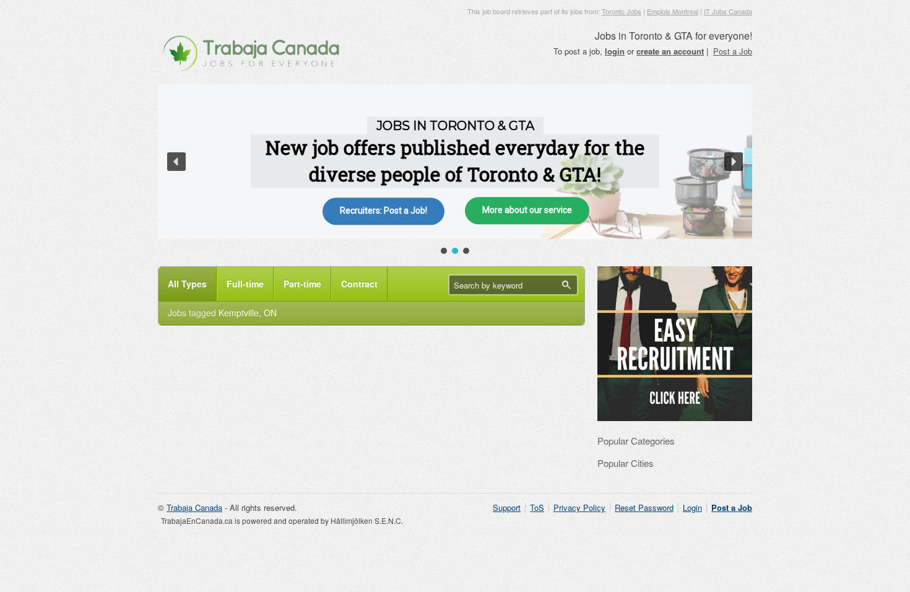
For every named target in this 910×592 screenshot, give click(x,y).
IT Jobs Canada (728, 11)
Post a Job (732, 51)
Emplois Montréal (672, 11)
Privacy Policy (579, 507)
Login (692, 507)
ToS (537, 507)
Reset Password (644, 507)
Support (507, 507)
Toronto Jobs (621, 11)
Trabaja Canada (194, 507)
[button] (176, 161)
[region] (455, 170)
